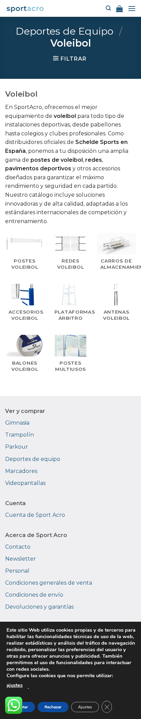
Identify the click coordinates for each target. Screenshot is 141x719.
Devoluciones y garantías (39, 607)
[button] (119, 8)
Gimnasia (17, 422)
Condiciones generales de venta (48, 583)
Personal (17, 571)
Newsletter (20, 559)
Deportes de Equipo (64, 31)
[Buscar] (108, 8)
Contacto (17, 547)
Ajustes (85, 707)
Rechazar (53, 707)
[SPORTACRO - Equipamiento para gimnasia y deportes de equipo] (25, 8)
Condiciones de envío (34, 595)
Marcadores (21, 471)
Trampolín (19, 434)
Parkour (16, 446)
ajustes (15, 685)
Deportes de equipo (32, 459)
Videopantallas (25, 483)
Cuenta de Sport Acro (35, 515)
